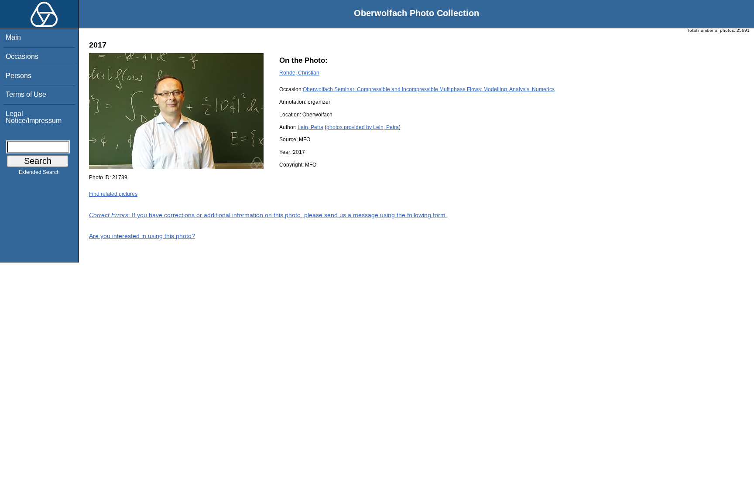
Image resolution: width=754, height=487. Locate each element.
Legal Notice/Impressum (34, 117)
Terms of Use (26, 94)
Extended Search (39, 172)
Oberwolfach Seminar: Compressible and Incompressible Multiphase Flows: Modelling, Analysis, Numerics (429, 89)
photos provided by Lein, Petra (362, 127)
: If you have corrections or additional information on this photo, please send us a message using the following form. (268, 214)
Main (13, 37)
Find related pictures (113, 194)
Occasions (22, 56)
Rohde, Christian (299, 73)
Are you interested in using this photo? (142, 235)
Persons (18, 75)
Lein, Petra (310, 127)
